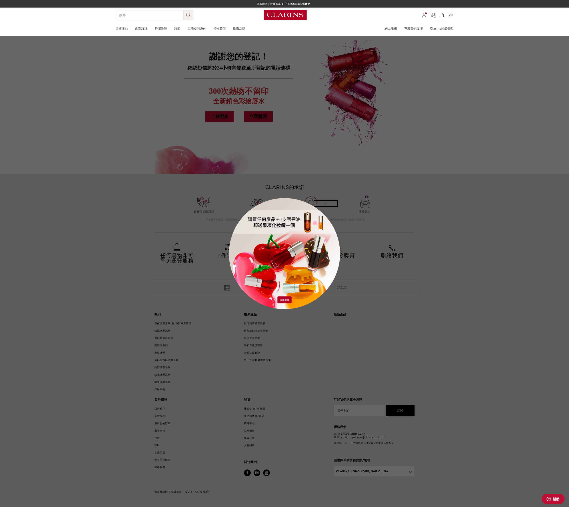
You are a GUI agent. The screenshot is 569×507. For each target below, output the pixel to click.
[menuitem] (424, 15)
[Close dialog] (325, 203)
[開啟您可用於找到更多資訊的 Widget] (553, 499)
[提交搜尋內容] (188, 15)
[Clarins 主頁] (285, 15)
